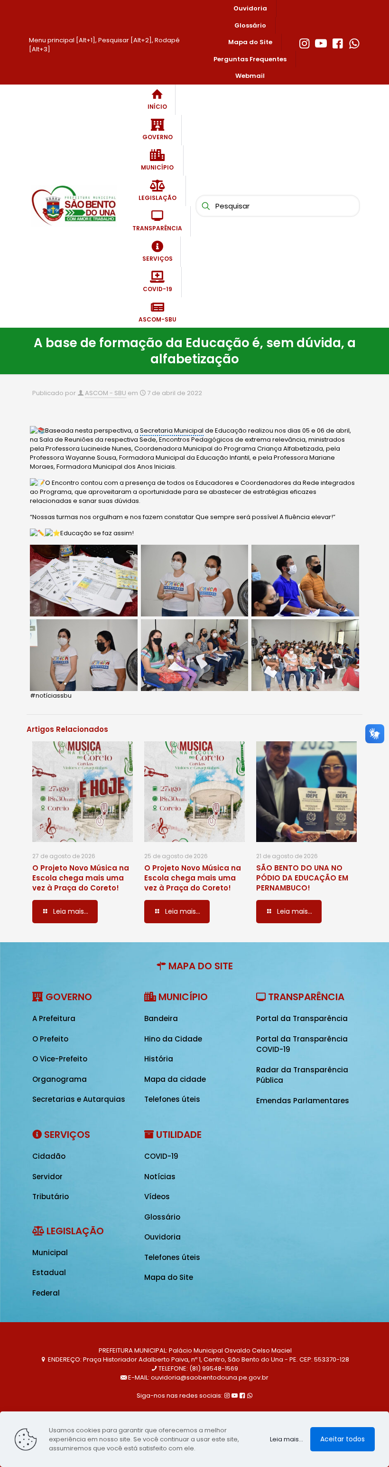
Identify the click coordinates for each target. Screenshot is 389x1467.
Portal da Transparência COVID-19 (302, 1044)
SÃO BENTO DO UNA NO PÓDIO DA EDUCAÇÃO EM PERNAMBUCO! (302, 878)
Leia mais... (286, 1439)
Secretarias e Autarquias (78, 1099)
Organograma (59, 1079)
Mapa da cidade (175, 1079)
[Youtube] (321, 42)
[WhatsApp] (354, 42)
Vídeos (157, 1197)
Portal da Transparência (302, 1018)
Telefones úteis (172, 1099)
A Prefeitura (53, 1018)
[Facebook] (337, 42)
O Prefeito (50, 1039)
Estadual (49, 1273)
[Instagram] (304, 42)
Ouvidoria (162, 1237)
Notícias (160, 1177)
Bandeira (161, 1018)
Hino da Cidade (173, 1039)
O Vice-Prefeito (59, 1059)
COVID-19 (161, 1156)
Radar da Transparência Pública (302, 1075)
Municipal (50, 1253)
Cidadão (48, 1156)
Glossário (162, 1217)
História (158, 1059)
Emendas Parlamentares (302, 1101)
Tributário (50, 1197)
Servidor (47, 1177)
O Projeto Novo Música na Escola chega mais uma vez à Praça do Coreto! (80, 878)
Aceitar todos (342, 1439)
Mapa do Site (168, 1277)
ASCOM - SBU (105, 393)
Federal (46, 1293)
